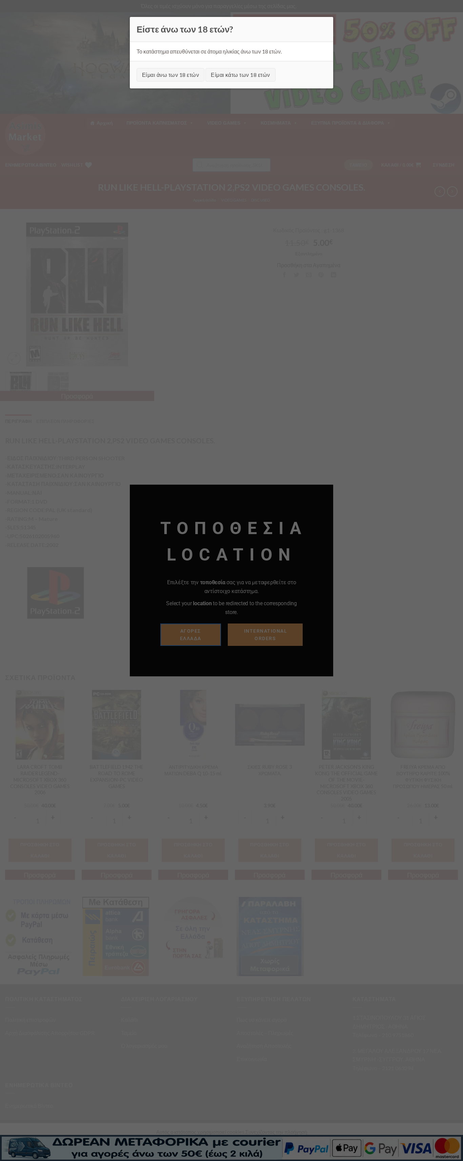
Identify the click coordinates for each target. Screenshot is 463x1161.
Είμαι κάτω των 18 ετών (240, 74)
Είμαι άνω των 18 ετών (170, 74)
